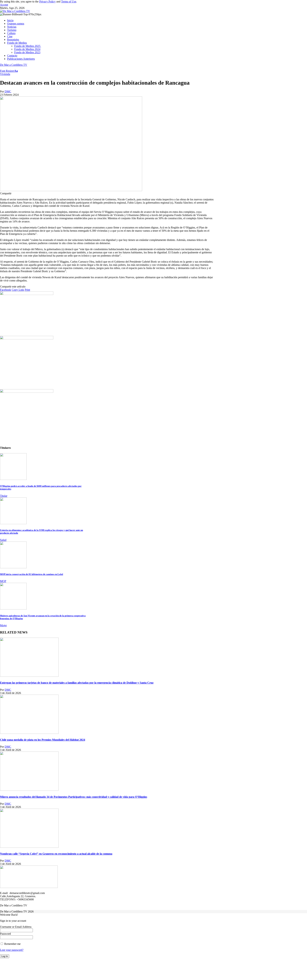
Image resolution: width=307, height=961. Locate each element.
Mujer (3, 625)
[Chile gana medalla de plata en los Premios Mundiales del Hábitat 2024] (29, 732)
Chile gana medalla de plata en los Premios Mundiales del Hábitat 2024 (42, 739)
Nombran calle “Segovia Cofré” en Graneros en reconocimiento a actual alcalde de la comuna (56, 853)
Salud (3, 539)
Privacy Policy (47, 1)
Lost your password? (11, 949)
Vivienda (5, 74)
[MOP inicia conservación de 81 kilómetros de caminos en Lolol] (13, 567)
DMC (8, 91)
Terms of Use (68, 1)
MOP (3, 581)
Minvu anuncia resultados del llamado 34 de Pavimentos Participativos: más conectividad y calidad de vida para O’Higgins (73, 796)
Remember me (12, 943)
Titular (3, 495)
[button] (4, 4)
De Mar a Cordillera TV (13, 64)
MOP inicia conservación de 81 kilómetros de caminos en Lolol (31, 574)
